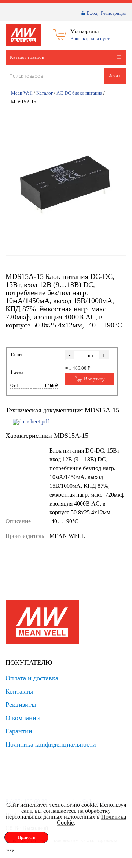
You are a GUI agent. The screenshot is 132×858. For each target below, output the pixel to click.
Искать (115, 75)
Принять (26, 837)
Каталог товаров (27, 57)
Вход (92, 13)
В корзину (94, 379)
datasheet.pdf (34, 421)
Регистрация (113, 13)
